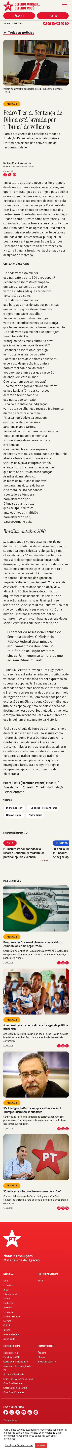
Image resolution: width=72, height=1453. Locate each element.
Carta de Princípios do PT (16, 1361)
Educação (8, 1312)
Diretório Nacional (12, 1383)
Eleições (7, 1307)
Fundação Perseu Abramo (43, 807)
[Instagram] (49, 23)
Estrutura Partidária (13, 1374)
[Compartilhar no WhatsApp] (14, 174)
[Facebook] (45, 23)
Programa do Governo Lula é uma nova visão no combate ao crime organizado (33, 944)
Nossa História (10, 1352)
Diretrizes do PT (48, 1274)
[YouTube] (58, 23)
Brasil (6, 1289)
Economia (8, 1285)
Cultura (7, 1321)
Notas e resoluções (18, 1256)
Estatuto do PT (11, 1357)
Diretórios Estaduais (13, 1392)
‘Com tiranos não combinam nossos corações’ (32, 1191)
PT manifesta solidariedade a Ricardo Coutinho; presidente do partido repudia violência (24, 853)
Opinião (7, 1325)
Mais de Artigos (12, 881)
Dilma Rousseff (14, 807)
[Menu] (64, 6)
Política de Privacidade (42, 1432)
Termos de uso (10, 1420)
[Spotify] (67, 23)
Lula (5, 1280)
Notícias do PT (11, 1339)
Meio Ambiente (11, 1334)
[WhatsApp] (62, 23)
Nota (10, 843)
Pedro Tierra (35, 815)
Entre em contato (47, 1361)
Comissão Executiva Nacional (18, 1379)
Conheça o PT (11, 1346)
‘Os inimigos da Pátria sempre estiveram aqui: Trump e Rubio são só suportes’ (32, 1110)
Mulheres (8, 1303)
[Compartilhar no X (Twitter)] (9, 174)
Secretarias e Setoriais (15, 1388)
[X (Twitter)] (54, 23)
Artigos (12, 936)
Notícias (8, 1274)
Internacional (10, 1294)
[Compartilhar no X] (63, 962)
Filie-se (53, 15)
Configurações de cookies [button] (19, 1445)
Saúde (6, 1298)
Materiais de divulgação (21, 1260)
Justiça (6, 1330)
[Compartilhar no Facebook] (5, 174)
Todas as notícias (18, 32)
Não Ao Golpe (13, 815)
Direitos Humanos (12, 1316)
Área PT (19, 15)
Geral (40, 1280)
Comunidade (45, 1346)
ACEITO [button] (41, 1445)
